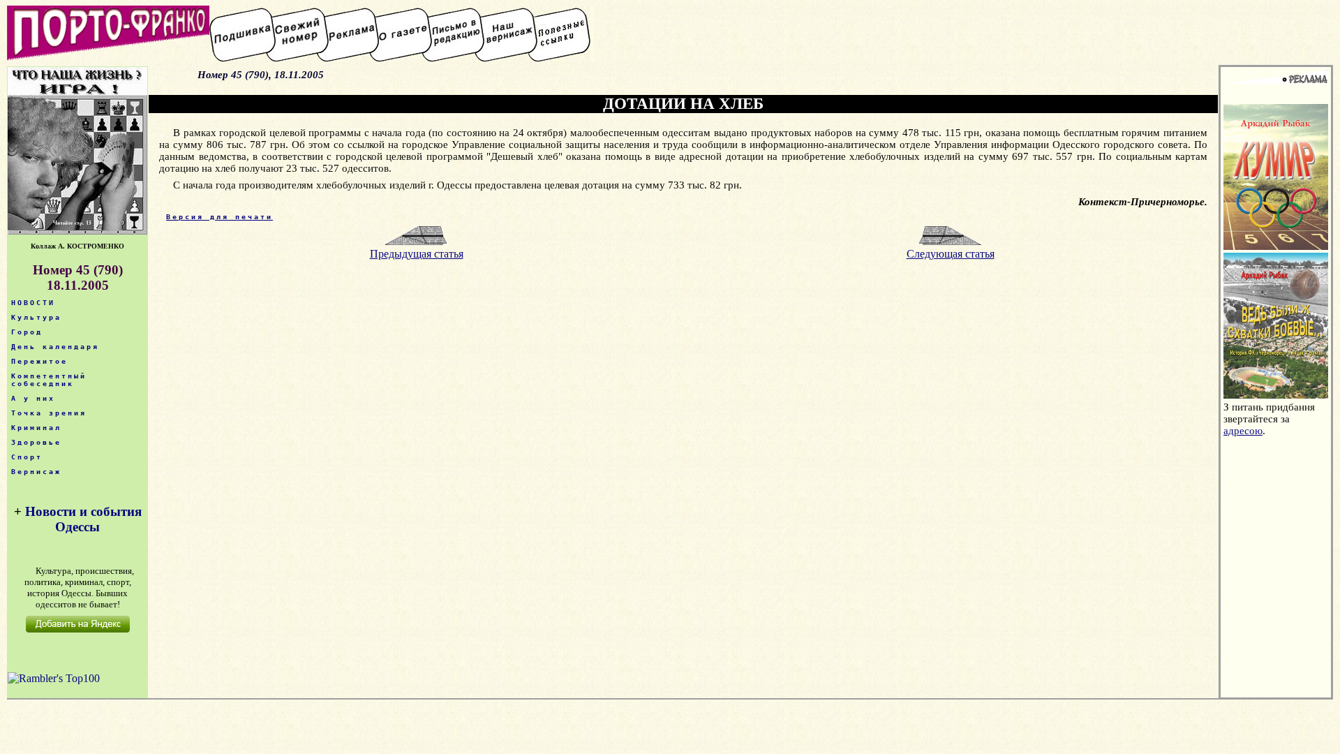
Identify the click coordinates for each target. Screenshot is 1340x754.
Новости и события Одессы (83, 519)
